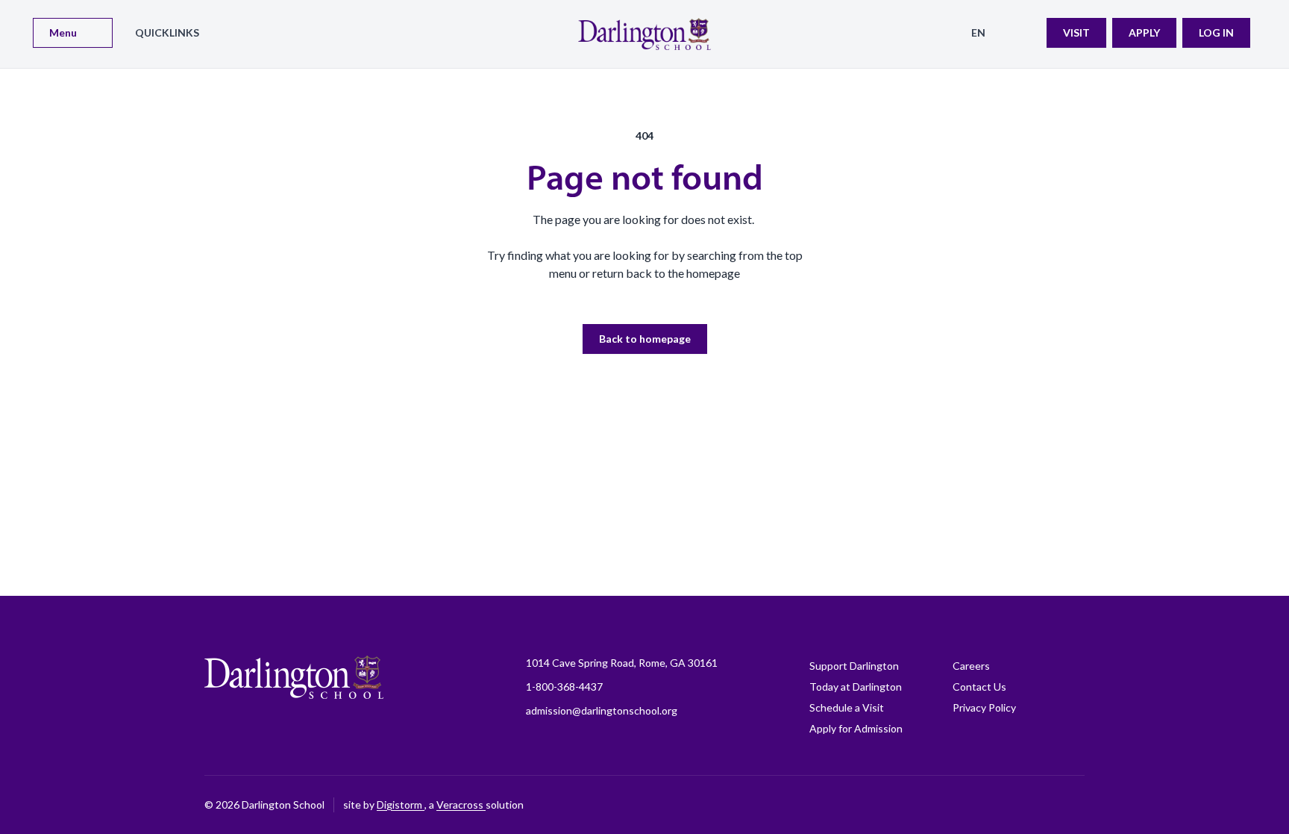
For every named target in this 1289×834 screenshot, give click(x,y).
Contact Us (979, 686)
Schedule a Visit (846, 707)
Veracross (461, 804)
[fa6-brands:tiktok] (961, 805)
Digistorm (400, 804)
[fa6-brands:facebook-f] (887, 805)
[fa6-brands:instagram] (924, 805)
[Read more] (887, 805)
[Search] (1026, 33)
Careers (971, 665)
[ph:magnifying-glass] (1026, 33)
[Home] (644, 34)
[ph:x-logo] (1073, 805)
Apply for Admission (856, 728)
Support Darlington (854, 665)
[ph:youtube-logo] (1036, 805)
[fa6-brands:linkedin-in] (999, 805)
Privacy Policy (984, 707)
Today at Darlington (855, 686)
